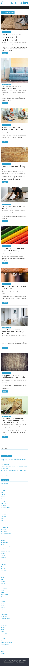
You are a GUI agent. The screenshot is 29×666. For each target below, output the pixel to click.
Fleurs (2, 562)
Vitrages (3, 651)
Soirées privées (4, 633)
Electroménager (4, 542)
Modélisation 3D (4, 594)
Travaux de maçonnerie (6, 642)
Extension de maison (5, 551)
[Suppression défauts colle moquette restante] (14, 59)
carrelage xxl (21, 131)
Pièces (2, 605)
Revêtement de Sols (6, 32)
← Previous (4, 445)
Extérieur (3, 553)
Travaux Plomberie (5, 644)
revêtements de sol (20, 380)
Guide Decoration (14, 2)
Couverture (3, 516)
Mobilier (3, 592)
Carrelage (3, 494)
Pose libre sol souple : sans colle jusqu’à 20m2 (13, 207)
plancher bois (19, 290)
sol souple (20, 212)
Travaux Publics (4, 647)
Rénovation (3, 620)
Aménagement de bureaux (7, 485)
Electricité (3, 540)
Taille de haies (4, 636)
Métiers (2, 590)
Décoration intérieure (6, 525)
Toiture (2, 640)
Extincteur (3, 555)
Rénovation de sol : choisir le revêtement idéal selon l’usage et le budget (14, 332)
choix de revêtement (22, 335)
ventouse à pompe (13, 132)
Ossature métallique (5, 599)
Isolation (3, 577)
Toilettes (3, 638)
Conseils (3, 509)
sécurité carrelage (5, 132)
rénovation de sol (5, 337)
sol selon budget (20, 337)
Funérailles (3, 568)
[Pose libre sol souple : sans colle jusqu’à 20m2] (14, 188)
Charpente (3, 499)
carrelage (17, 131)
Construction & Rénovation (7, 512)
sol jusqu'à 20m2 (14, 212)
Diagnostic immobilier (6, 533)
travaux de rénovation (6, 427)
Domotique (3, 538)
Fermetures (3, 557)
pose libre (4, 212)
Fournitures (3, 564)
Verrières (3, 649)
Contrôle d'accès (4, 514)
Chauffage (3, 501)
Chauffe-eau (3, 503)
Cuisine (2, 518)
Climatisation (4, 505)
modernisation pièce (21, 424)
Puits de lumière (4, 616)
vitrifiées (18, 44)
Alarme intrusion (4, 483)
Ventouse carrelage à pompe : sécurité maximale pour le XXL (13, 128)
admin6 (11, 42)
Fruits (2, 566)
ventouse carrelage (21, 132)
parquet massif (16, 173)
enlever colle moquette (11, 92)
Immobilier (3, 575)
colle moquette (18, 90)
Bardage (3, 490)
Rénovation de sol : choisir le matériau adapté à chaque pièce (13, 376)
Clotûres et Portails (5, 507)
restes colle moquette (20, 92)
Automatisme (4, 488)
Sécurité (3, 629)
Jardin (2, 579)
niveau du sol (10, 173)
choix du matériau (21, 378)
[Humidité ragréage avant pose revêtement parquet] (14, 227)
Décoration (3, 522)
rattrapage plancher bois (17, 291)
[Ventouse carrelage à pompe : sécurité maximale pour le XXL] (14, 109)
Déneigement (4, 531)
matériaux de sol (5, 380)
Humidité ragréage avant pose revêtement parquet (13, 249)
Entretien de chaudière (6, 546)
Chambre (3, 496)
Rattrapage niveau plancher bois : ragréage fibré (14, 287)
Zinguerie (3, 653)
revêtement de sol (8, 44)
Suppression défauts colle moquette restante (11, 88)
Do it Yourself (4, 536)
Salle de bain (4, 625)
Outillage (3, 601)
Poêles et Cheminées (5, 610)
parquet (21, 251)
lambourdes (4, 173)
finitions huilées (18, 42)
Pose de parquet (4, 614)
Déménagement (4, 527)
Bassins (2, 492)
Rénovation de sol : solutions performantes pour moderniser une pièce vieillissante (13, 420)
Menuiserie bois (4, 588)
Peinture (3, 603)
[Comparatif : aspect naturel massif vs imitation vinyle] (14, 16)
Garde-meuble (4, 570)
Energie (2, 544)
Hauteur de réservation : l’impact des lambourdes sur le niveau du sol (14, 168)
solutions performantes (20, 426)
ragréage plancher (8, 291)
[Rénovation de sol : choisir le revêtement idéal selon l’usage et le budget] (14, 308)
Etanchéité (3, 549)
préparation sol (10, 253)
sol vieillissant (12, 426)
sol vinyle (15, 44)
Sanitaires (3, 627)
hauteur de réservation (19, 171)
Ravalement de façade (6, 618)
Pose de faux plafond (6, 612)
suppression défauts (6, 94)
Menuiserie (3, 586)
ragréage (16, 253)
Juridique (3, 581)
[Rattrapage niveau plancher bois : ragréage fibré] (14, 268)
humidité (18, 251)
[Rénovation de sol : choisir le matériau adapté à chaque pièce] (14, 354)
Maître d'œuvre (4, 583)
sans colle (8, 212)
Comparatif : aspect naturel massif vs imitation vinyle (12, 37)
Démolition (3, 529)
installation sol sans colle (20, 210)
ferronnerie (3, 559)
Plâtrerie (3, 607)
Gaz (2, 573)
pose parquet (22, 173)
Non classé (3, 596)
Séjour (2, 631)
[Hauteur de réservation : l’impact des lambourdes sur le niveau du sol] (14, 147)
